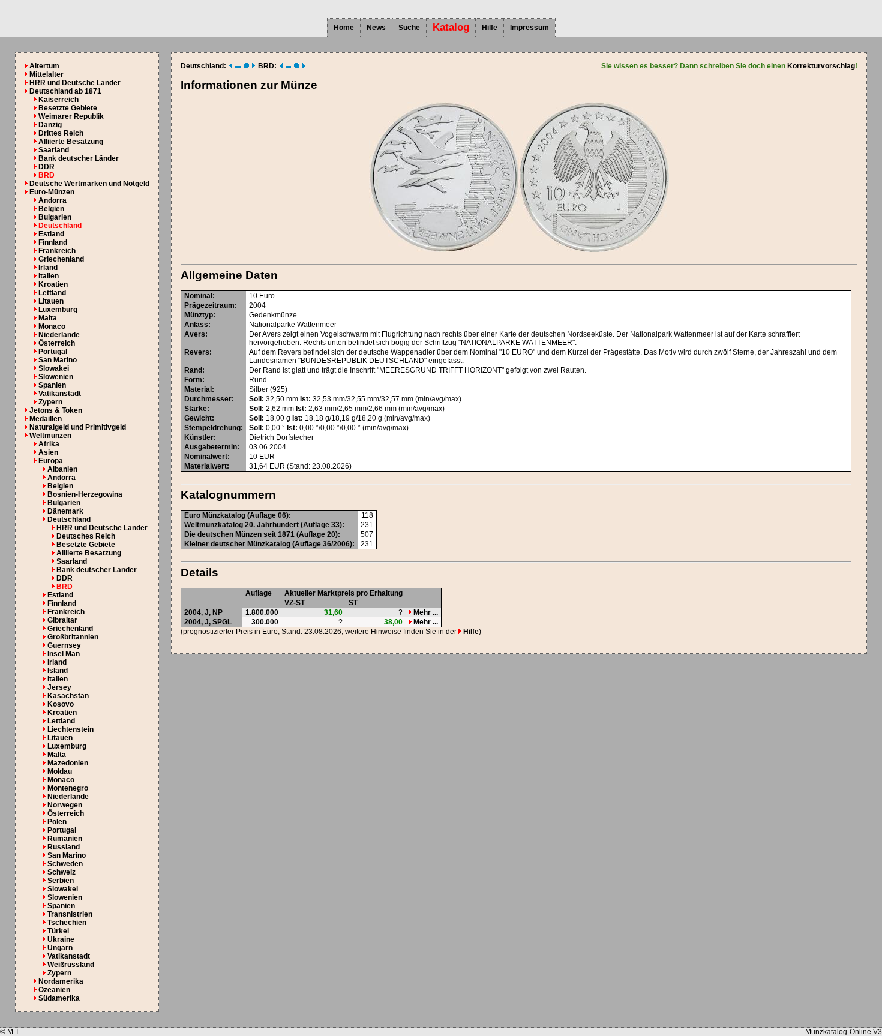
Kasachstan (68, 696)
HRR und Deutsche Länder (75, 83)
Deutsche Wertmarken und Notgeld (89, 183)
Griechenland (61, 259)
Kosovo (60, 704)
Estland (51, 234)
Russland (63, 847)
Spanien (52, 385)
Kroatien (53, 284)
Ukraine (60, 939)
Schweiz (61, 872)
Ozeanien (54, 990)
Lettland (52, 293)
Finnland (52, 242)
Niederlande (59, 335)
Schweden (65, 864)
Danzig (50, 125)
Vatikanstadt (59, 393)
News (376, 27)
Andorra (52, 200)
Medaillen (45, 419)
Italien (48, 276)
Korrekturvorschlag (821, 66)
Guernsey (64, 645)
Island (57, 670)
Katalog (451, 27)
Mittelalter (46, 74)
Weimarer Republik (71, 116)
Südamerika (59, 998)
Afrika (48, 444)
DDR (46, 167)
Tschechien (66, 922)
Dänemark (65, 511)
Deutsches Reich (85, 536)
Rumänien (64, 838)
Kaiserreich (58, 99)
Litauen (51, 301)
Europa (50, 461)
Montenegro (67, 788)
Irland (48, 267)
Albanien (62, 469)
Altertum (44, 66)
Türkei (58, 931)
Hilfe (489, 27)
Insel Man (63, 654)
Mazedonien (67, 763)
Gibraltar (62, 620)
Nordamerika (60, 981)
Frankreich (57, 251)
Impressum (529, 27)
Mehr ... (425, 612)
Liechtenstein (70, 729)
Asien (48, 452)
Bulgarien (54, 217)
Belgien (51, 209)
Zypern (50, 402)
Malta (47, 318)
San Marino (57, 360)
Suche (409, 27)
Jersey (59, 687)
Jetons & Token (55, 410)
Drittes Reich (60, 133)
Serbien (60, 880)
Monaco (51, 326)
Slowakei (53, 368)
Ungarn (60, 948)
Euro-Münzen (51, 192)
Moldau (59, 771)
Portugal (52, 351)
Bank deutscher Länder (78, 158)
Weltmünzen (50, 435)
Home (344, 27)
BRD (46, 175)
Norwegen (64, 805)
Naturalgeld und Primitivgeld (77, 427)
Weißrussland (70, 964)
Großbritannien (72, 637)
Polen (57, 822)
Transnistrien (69, 914)
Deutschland (60, 225)
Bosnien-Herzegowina (84, 494)
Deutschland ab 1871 (65, 91)
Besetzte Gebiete (67, 108)
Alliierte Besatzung (70, 141)
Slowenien (55, 377)
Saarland (53, 150)
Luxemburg (57, 309)
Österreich (56, 343)
